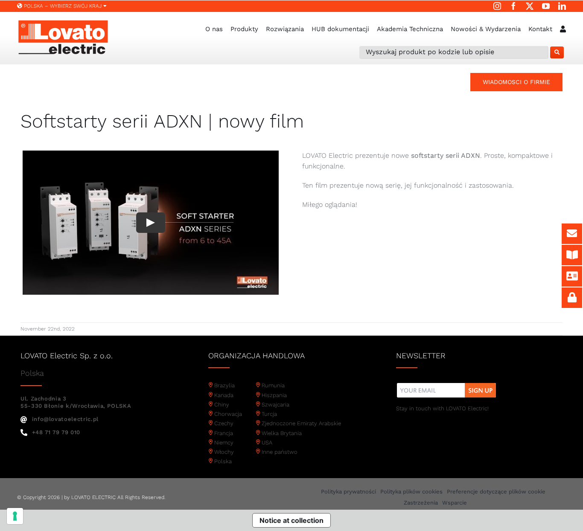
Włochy (224, 452)
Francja (223, 433)
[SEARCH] (557, 52)
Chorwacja (228, 414)
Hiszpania (274, 395)
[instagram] (497, 6)
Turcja (269, 414)
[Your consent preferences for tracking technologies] (15, 516)
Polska (223, 461)
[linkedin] (562, 6)
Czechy (223, 423)
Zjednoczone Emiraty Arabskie (301, 423)
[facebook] (513, 6)
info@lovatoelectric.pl (65, 419)
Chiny (221, 404)
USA (267, 442)
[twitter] (529, 6)
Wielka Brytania (282, 433)
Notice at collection (291, 520)
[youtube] (546, 6)
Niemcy (223, 442)
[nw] (446, 384)
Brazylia (224, 385)
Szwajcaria (275, 404)
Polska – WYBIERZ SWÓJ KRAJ (62, 6)
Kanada (223, 395)
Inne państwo (279, 452)
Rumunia (273, 385)
